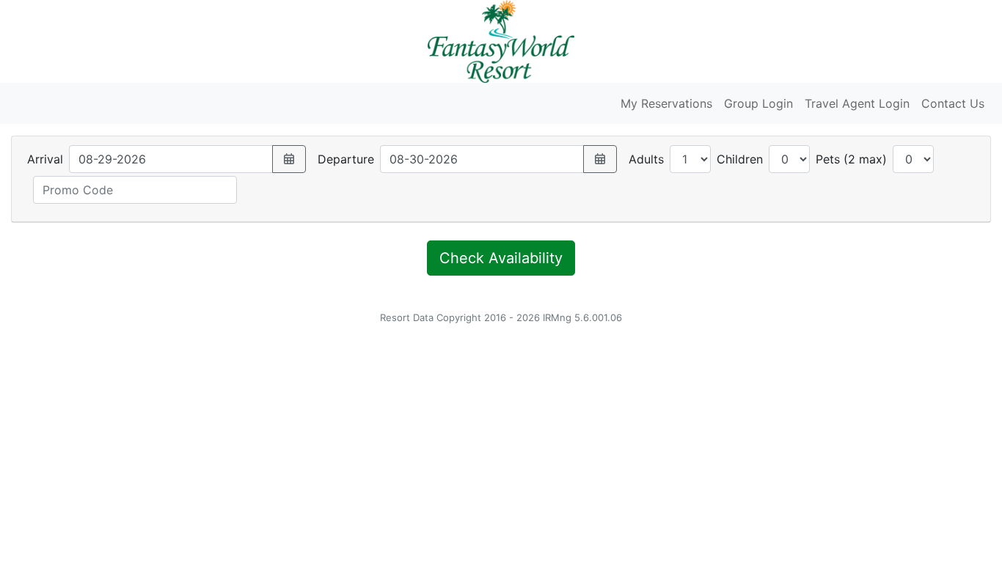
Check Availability (501, 258)
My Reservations (666, 103)
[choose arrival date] (289, 159)
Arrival (45, 159)
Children (740, 159)
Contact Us (952, 103)
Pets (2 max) (851, 159)
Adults (646, 159)
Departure (346, 159)
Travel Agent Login (857, 103)
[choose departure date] (600, 159)
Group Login (758, 103)
